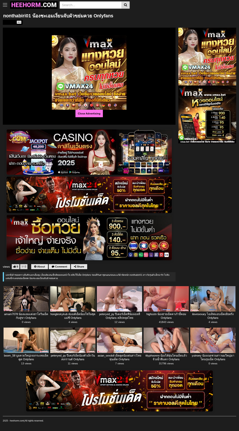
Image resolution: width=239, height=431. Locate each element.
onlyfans (12, 22)
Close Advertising (89, 113)
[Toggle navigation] (6, 4)
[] (125, 5)
